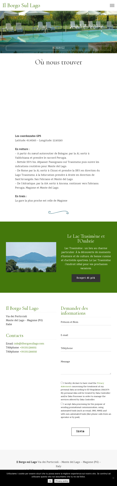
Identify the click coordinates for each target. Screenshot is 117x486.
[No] (113, 477)
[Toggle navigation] (112, 5)
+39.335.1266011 (28, 348)
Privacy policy (61, 481)
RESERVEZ (59, 48)
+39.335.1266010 (28, 352)
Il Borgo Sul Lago (21, 5)
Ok (50, 481)
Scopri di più (86, 278)
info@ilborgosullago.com (29, 344)
